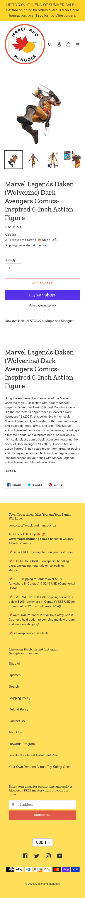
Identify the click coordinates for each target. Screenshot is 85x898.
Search (14, 686)
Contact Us (17, 721)
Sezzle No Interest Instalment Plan (33, 755)
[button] (31, 240)
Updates (15, 675)
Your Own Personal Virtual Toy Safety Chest (40, 767)
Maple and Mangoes (47, 883)
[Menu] (77, 44)
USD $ (41, 842)
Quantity (10, 260)
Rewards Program (22, 744)
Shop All (14, 663)
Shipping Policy (20, 698)
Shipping (11, 245)
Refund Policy (19, 709)
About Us (15, 732)
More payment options (43, 305)
